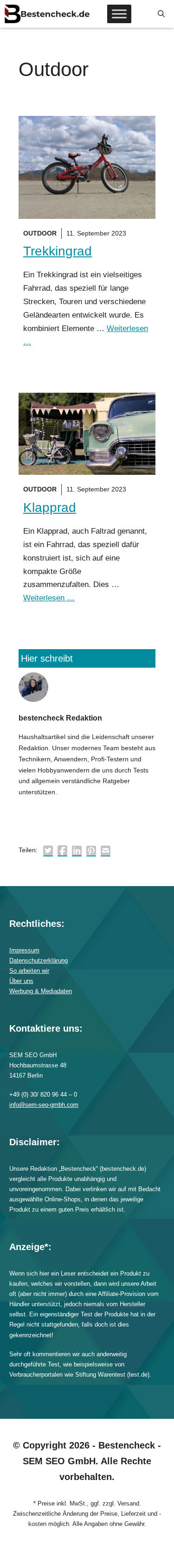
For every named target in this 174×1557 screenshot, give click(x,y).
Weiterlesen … (49, 597)
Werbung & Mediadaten (40, 991)
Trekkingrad (57, 251)
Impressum (24, 950)
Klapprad (49, 507)
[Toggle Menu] (119, 13)
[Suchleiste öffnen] (161, 14)
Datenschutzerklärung (38, 960)
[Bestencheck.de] (47, 14)
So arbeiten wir (29, 970)
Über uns (21, 980)
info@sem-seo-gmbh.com (43, 1104)
